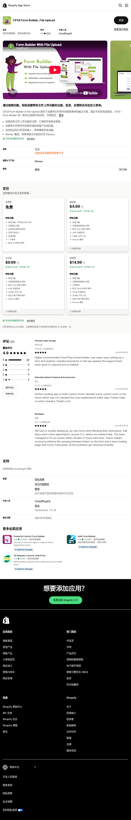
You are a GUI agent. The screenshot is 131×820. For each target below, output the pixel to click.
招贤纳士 (71, 713)
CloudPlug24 (65, 33)
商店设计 (7, 665)
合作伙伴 (71, 731)
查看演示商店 (121, 29)
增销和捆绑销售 (75, 659)
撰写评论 (10, 387)
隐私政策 (39, 479)
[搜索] (120, 5)
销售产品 (7, 653)
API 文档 (7, 713)
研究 (5, 731)
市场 (69, 647)
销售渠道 (7, 640)
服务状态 (71, 750)
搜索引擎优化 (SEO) (77, 672)
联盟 (69, 738)
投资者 (70, 719)
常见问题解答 (42, 484)
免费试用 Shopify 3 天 (65, 600)
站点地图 (7, 801)
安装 (121, 20)
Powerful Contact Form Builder (29, 536)
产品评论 (71, 653)
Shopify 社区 (10, 719)
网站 (37, 505)
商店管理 (7, 678)
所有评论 (10, 394)
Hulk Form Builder (87, 536)
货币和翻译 (72, 684)
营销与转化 (9, 672)
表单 (37, 169)
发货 (69, 678)
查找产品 (7, 647)
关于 (69, 706)
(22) (48, 33)
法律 (69, 744)
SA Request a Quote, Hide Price (29, 555)
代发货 (70, 640)
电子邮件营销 (74, 665)
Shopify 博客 (10, 725)
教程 (37, 489)
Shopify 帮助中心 (12, 706)
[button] (33, 543)
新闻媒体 (71, 725)
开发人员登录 (10, 776)
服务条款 (7, 785)
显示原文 (31, 139)
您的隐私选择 (10, 809)
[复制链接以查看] (58, 340)
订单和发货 (9, 659)
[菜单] (126, 5)
